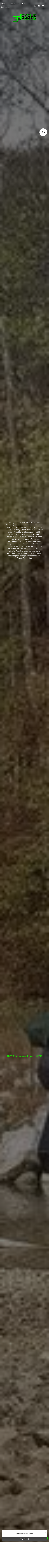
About (12, 4)
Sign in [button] (23, 1539)
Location (21, 4)
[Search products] (43, 132)
